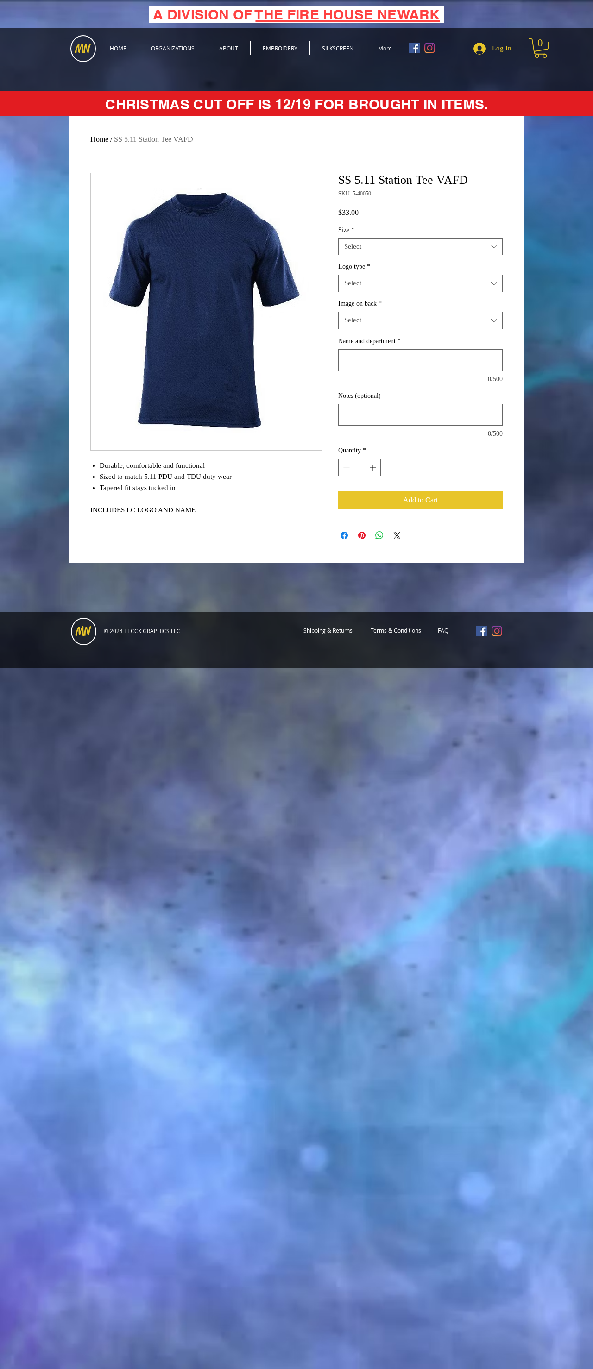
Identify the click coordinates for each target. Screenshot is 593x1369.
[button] (540, 48)
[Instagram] (429, 48)
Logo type (354, 266)
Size (346, 229)
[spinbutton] (359, 467)
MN (83, 631)
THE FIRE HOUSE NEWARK (347, 14)
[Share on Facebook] (344, 535)
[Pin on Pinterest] (361, 535)
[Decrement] (345, 467)
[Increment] (373, 467)
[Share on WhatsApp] (379, 535)
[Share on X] (397, 535)
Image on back (360, 303)
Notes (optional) (359, 395)
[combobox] (420, 247)
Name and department (369, 341)
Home (99, 139)
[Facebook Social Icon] (414, 48)
